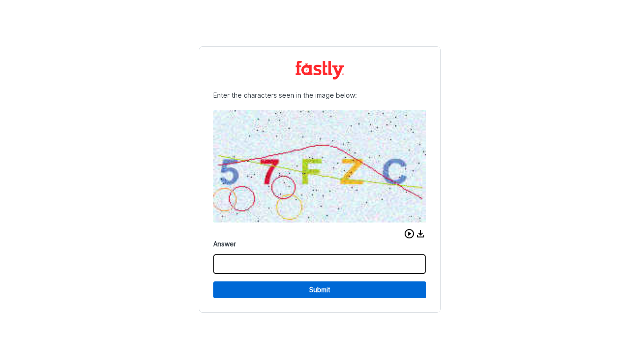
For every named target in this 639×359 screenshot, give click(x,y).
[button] (409, 233)
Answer (224, 244)
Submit (319, 290)
